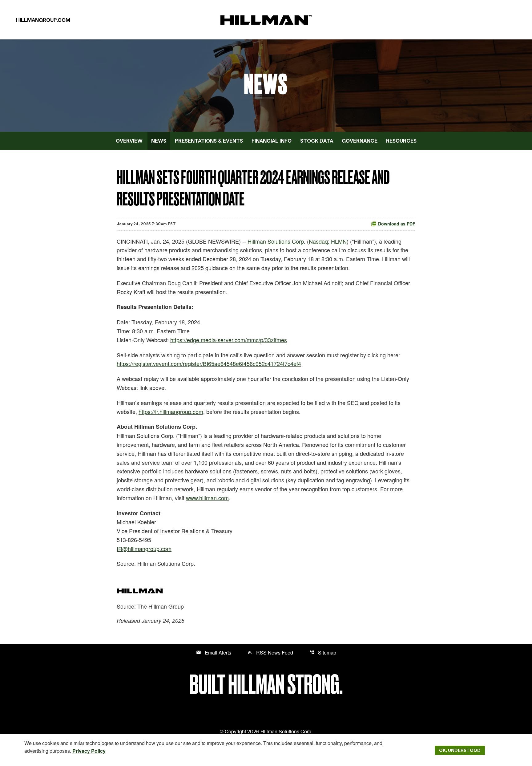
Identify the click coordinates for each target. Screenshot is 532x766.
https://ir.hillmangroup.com (171, 411)
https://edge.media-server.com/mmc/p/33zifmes (228, 340)
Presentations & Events (209, 141)
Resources (401, 141)
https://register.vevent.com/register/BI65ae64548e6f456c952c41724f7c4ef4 (209, 363)
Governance (359, 141)
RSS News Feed (270, 652)
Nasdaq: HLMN (328, 241)
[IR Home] (266, 19)
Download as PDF (396, 224)
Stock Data (316, 141)
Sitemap (322, 652)
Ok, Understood (460, 750)
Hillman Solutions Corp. (276, 241)
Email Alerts (213, 652)
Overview (129, 141)
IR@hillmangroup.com (144, 549)
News (158, 141)
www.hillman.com (207, 498)
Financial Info (272, 141)
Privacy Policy (89, 750)
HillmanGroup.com (43, 20)
